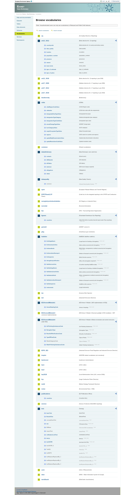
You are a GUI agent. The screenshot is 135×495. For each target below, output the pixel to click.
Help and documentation (24, 17)
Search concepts (57, 30)
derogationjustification (52, 260)
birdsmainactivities (51, 244)
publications (45, 394)
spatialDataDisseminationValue (55, 138)
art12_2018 (45, 78)
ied (42, 298)
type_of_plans (50, 73)
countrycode (50, 45)
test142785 (49, 442)
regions (48, 134)
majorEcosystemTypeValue (54, 131)
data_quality (49, 48)
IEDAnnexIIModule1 (48, 302)
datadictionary (46, 152)
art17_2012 (45, 88)
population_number (52, 55)
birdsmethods (50, 248)
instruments (49, 287)
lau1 (42, 365)
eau (47, 423)
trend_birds (49, 66)
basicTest (49, 413)
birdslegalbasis (50, 241)
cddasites (49, 110)
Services (19, 37)
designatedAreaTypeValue (53, 114)
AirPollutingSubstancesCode (54, 326)
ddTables (49, 163)
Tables (18, 24)
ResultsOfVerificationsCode (54, 333)
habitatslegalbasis (51, 268)
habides (44, 236)
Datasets (19, 20)
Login (103, 1)
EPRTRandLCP (46, 194)
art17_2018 (45, 93)
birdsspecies (50, 257)
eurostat (44, 206)
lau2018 (44, 374)
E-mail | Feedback (22, 489)
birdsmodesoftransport (53, 253)
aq (42, 36)
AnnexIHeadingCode (52, 307)
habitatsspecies (50, 284)
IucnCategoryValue (51, 127)
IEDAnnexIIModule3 (48, 313)
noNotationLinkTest (51, 435)
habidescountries (51, 264)
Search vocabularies (44, 30)
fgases (43, 215)
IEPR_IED (44, 350)
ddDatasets (49, 160)
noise (43, 389)
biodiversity (45, 97)
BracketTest (49, 416)
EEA (24, 1)
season (48, 62)
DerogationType (50, 330)
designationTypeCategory (53, 117)
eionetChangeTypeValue (53, 124)
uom (43, 470)
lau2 (42, 370)
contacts (48, 156)
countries (49, 220)
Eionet (24, 14)
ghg (42, 232)
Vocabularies (21, 33)
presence (49, 59)
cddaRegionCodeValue (52, 107)
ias (42, 293)
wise (43, 474)
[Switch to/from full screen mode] (109, 1)
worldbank (45, 479)
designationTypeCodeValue (54, 120)
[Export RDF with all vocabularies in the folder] (116, 41)
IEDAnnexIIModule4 (48, 320)
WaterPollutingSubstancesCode (55, 344)
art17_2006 (45, 83)
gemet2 (44, 227)
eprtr (43, 189)
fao (42, 211)
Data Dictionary (30, 14)
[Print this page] (107, 1)
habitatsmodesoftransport (53, 280)
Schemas (19, 30)
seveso (43, 404)
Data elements (21, 27)
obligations (49, 170)
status (48, 173)
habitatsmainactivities (52, 271)
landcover (44, 360)
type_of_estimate (51, 69)
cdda (43, 102)
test (42, 408)
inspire (43, 355)
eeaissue (48, 167)
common (44, 147)
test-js (48, 438)
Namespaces (20, 40)
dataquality (45, 179)
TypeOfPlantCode (51, 337)
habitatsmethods (51, 275)
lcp (42, 379)
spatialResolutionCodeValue (54, 141)
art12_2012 (45, 40)
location (48, 52)
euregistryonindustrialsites (50, 201)
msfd (43, 384)
